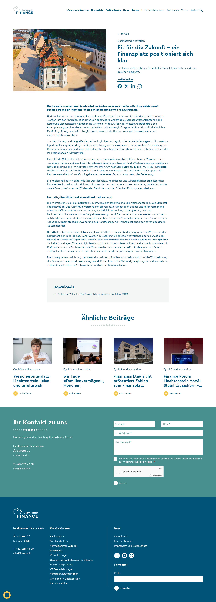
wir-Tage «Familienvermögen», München (83, 381)
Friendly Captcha (156, 475)
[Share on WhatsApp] (139, 86)
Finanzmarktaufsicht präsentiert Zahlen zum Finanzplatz (133, 381)
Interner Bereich (123, 541)
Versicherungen (59, 555)
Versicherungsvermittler (64, 574)
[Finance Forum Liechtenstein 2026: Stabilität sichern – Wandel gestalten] (183, 351)
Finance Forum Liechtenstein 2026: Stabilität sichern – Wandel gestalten (182, 383)
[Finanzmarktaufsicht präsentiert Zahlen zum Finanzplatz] (133, 351)
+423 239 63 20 (25, 464)
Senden (123, 483)
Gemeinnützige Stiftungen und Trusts (71, 560)
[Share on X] (126, 86)
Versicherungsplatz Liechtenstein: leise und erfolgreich (31, 381)
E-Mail (117, 573)
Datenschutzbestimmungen (146, 459)
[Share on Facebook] (119, 86)
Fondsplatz (56, 550)
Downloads (120, 536)
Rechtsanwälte (58, 583)
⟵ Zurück (123, 34)
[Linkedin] (117, 555)
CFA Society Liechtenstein (65, 578)
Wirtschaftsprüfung (61, 564)
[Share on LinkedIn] (133, 86)
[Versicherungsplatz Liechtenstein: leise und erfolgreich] (32, 351)
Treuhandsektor (59, 541)
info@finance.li (21, 468)
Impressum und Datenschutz (130, 546)
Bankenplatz (57, 536)
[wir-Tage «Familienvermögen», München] (82, 351)
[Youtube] (124, 555)
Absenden (125, 588)
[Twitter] (131, 555)
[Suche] (201, 11)
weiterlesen (25, 393)
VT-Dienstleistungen (61, 569)
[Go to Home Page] (23, 10)
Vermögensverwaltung (63, 546)
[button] (7, 595)
